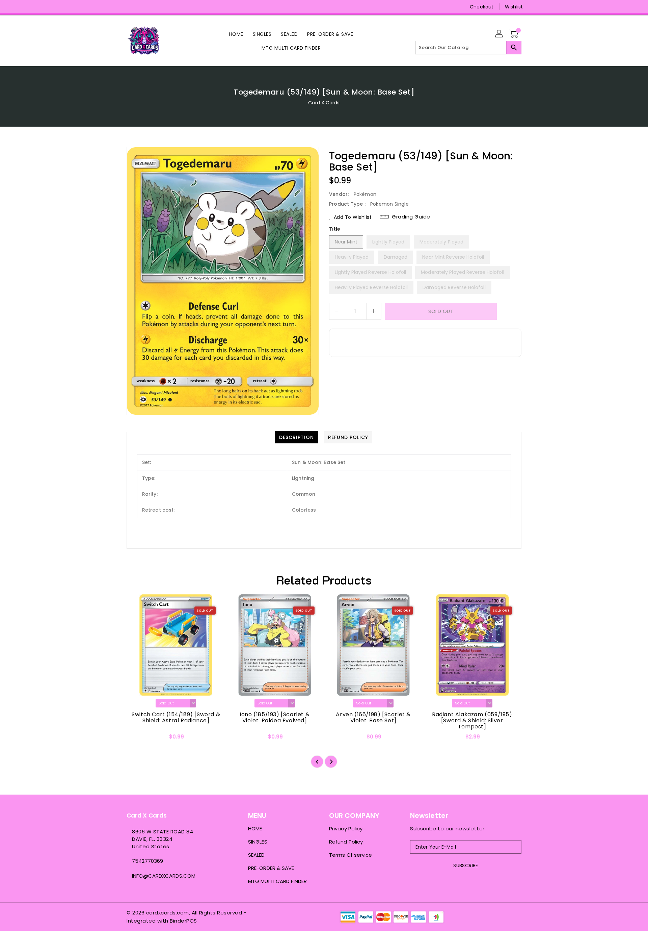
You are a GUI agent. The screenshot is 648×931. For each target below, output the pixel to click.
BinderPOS (183, 920)
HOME (255, 828)
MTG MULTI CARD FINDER (277, 881)
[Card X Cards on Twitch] (156, 7)
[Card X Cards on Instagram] (130, 7)
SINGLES (257, 841)
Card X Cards (324, 102)
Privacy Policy (345, 828)
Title (335, 229)
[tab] (296, 437)
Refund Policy (346, 841)
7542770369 (147, 860)
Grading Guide (411, 216)
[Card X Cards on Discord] (143, 7)
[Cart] (514, 34)
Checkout (481, 6)
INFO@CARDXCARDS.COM (163, 875)
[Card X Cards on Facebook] (117, 7)
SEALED (256, 854)
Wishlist (514, 6)
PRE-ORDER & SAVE (271, 868)
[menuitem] (236, 34)
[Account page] (499, 34)
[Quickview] (137, 739)
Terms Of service (350, 854)
